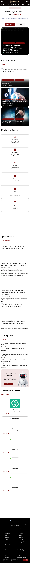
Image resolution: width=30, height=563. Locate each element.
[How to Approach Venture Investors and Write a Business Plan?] (15, 116)
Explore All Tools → (5, 394)
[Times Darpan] (15, 1)
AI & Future (15, 179)
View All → (4, 64)
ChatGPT (15, 410)
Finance (15, 165)
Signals (15, 205)
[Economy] (15, 136)
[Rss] (20, 528)
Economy (15, 139)
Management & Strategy (8, 79)
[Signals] (15, 202)
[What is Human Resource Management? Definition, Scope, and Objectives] (15, 97)
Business (15, 152)
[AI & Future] (15, 176)
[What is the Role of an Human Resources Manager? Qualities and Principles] (15, 280)
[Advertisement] (15, 224)
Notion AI (15, 449)
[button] (25, 560)
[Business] (15, 149)
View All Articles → (6, 240)
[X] (12, 528)
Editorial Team (8, 52)
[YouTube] (14, 528)
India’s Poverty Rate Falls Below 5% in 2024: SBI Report (15, 365)
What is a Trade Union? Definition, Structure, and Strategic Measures (12, 47)
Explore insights (9, 24)
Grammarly (15, 487)
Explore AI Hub (20, 24)
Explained (15, 192)
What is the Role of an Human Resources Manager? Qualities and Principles (13, 292)
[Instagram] (16, 528)
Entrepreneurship (19, 119)
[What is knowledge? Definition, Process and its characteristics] (15, 77)
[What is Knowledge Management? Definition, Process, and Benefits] (15, 311)
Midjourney (15, 429)
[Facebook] (10, 528)
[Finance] (15, 162)
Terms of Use (10, 560)
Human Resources (19, 79)
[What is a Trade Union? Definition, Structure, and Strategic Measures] (15, 35)
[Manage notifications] (27, 560)
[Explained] (15, 189)
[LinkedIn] (18, 528)
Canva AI (15, 468)
